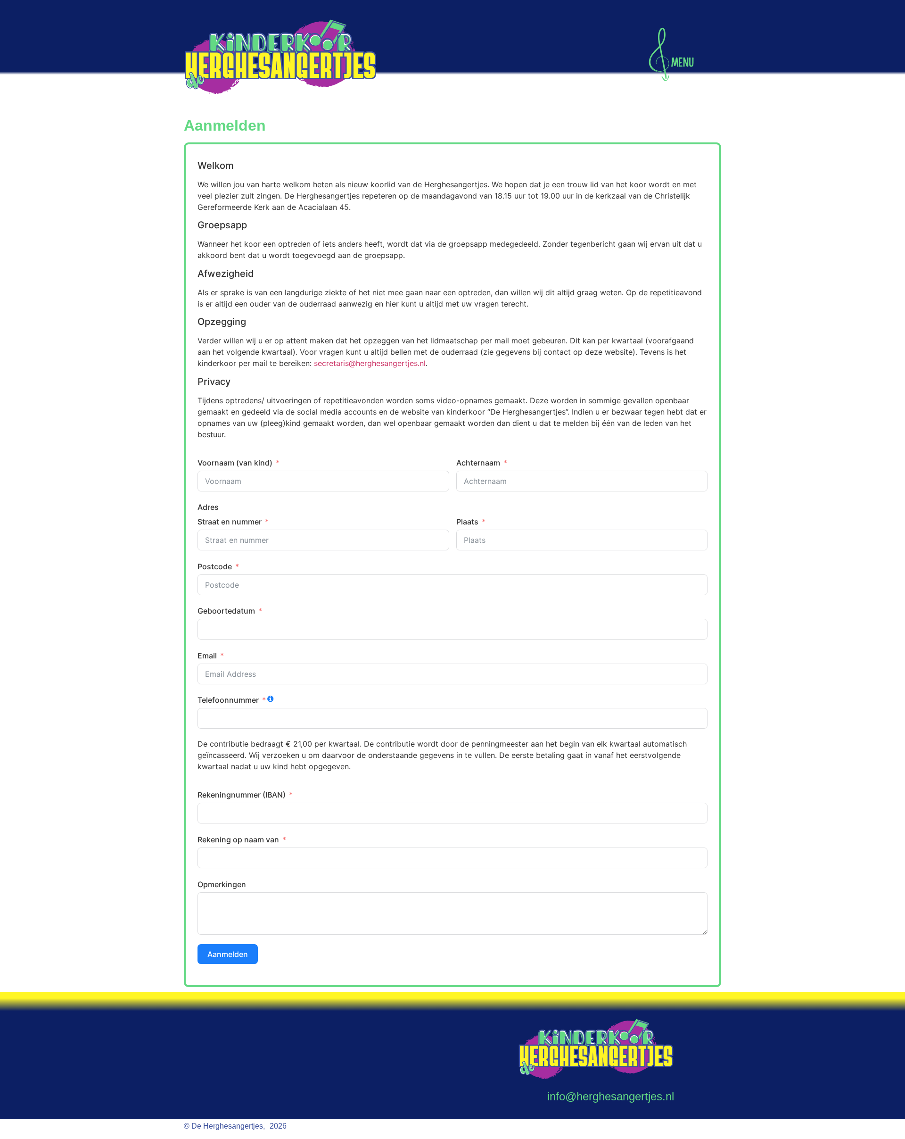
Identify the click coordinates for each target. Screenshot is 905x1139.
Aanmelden (227, 954)
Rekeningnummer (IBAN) (241, 794)
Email (207, 655)
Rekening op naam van (238, 839)
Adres (208, 507)
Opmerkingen (221, 884)
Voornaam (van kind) (234, 462)
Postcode (214, 566)
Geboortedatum (226, 610)
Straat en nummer (229, 521)
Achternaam (478, 462)
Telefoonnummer (228, 700)
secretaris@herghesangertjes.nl (370, 363)
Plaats (467, 521)
